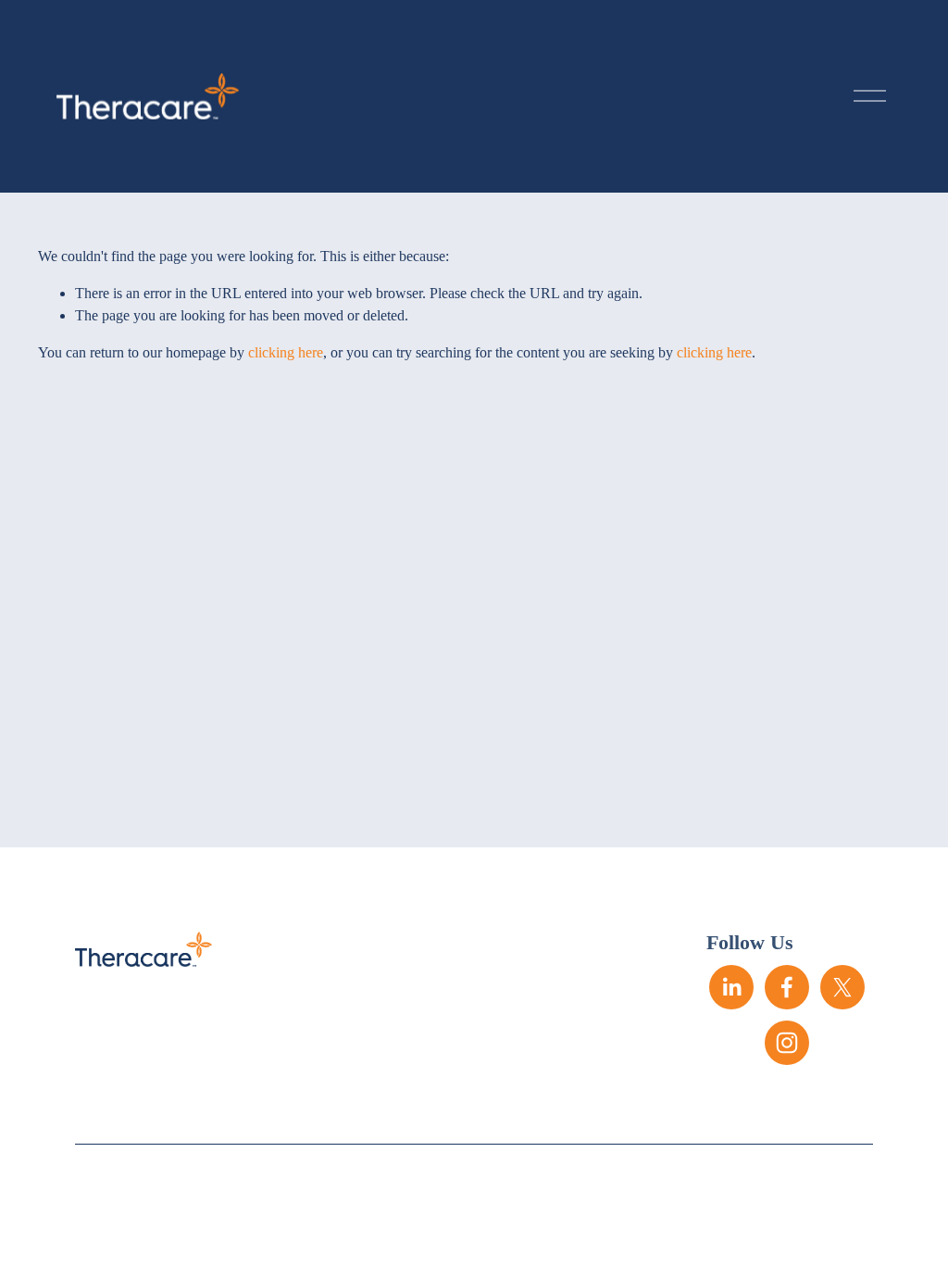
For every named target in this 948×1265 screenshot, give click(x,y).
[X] (842, 987)
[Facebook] (787, 987)
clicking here (285, 352)
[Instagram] (787, 1043)
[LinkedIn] (731, 987)
